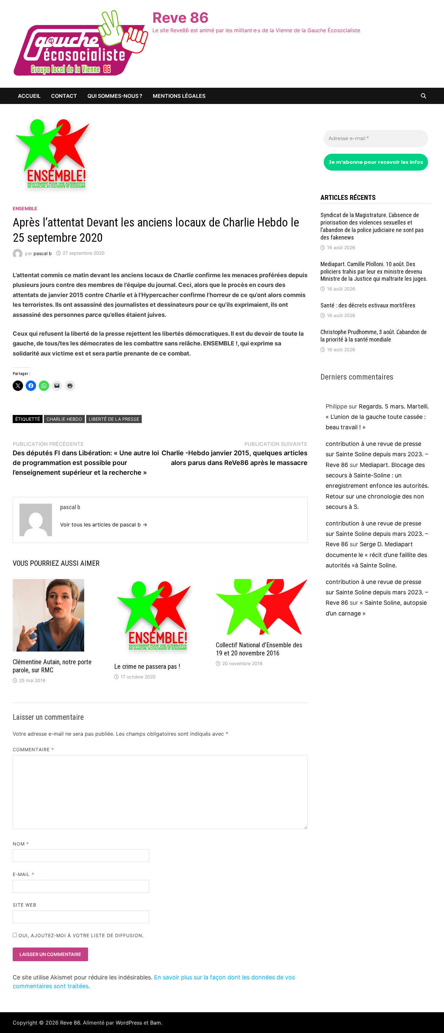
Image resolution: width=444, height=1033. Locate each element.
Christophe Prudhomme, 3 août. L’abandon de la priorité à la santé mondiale (373, 336)
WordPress (129, 1022)
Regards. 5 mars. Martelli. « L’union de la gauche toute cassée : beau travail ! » (377, 417)
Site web (24, 905)
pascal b (42, 253)
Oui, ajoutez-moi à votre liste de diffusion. (80, 935)
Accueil (29, 96)
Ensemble (25, 208)
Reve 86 (180, 17)
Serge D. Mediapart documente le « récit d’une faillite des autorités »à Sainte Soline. (376, 555)
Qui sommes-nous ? (114, 96)
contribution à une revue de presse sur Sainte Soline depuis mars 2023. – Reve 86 (377, 454)
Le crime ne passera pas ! (147, 666)
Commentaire (33, 749)
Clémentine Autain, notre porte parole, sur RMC (52, 666)
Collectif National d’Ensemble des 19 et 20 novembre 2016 (259, 649)
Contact (64, 96)
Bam (155, 1022)
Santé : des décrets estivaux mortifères (367, 305)
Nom (21, 843)
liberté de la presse (114, 419)
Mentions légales (179, 96)
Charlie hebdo (64, 419)
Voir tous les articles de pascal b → (103, 524)
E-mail (23, 874)
